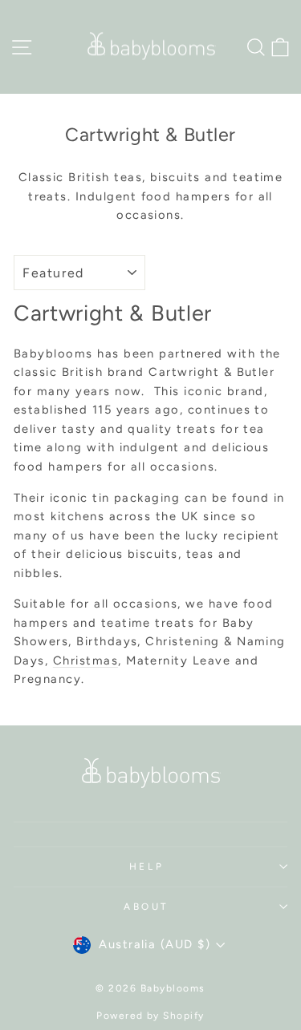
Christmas (85, 660)
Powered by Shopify (150, 1015)
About (146, 906)
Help (146, 866)
